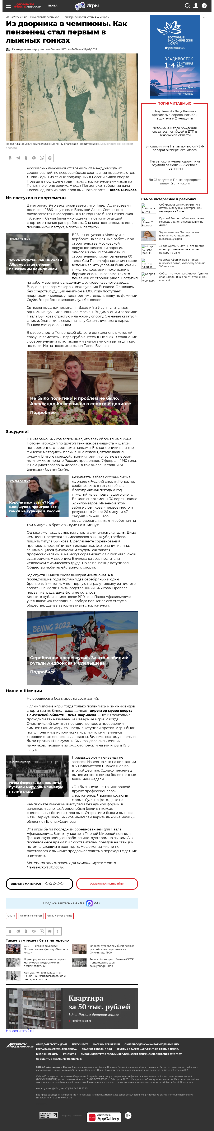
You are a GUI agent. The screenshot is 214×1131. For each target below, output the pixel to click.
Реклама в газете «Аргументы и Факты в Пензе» (148, 1049)
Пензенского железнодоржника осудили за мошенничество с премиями (175, 165)
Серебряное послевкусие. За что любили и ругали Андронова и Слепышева (79, 660)
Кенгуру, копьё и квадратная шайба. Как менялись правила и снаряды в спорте (45, 976)
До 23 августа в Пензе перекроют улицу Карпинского (175, 181)
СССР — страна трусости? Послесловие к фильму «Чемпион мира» (46, 949)
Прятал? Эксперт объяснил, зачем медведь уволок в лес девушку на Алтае (181, 222)
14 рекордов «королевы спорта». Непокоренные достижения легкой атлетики (45, 962)
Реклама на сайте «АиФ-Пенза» (56, 1049)
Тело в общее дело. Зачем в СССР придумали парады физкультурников (112, 962)
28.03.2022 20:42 (16, 17)
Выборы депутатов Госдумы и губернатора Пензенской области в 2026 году (131, 1054)
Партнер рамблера (72, 1115)
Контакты (69, 1054)
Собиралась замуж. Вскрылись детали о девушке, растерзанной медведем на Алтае (180, 208)
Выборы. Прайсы (47, 1054)
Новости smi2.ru (20, 1031)
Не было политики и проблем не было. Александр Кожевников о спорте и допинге (80, 401)
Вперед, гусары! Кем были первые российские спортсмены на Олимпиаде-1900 (112, 949)
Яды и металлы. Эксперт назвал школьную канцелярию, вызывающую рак (179, 235)
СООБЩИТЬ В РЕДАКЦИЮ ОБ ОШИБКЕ (59, 1059)
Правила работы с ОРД (97, 1049)
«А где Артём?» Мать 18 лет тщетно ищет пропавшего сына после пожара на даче (182, 249)
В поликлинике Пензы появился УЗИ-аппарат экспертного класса (174, 148)
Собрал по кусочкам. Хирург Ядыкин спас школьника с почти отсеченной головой (183, 277)
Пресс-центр (80, 1044)
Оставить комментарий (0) (107, 883)
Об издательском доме (51, 1044)
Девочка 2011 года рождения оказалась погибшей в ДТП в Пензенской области (174, 131)
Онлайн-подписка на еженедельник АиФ (152, 1044)
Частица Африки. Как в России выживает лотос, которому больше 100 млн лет (182, 263)
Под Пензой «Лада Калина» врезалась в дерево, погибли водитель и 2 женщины (174, 115)
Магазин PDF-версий (106, 1044)
